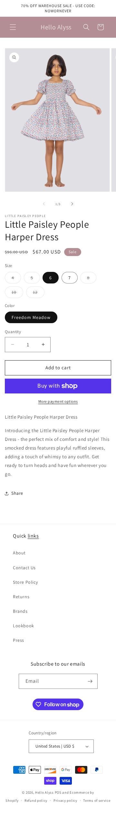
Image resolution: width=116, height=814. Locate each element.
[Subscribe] (90, 681)
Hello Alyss (44, 792)
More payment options (58, 401)
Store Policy (25, 582)
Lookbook (23, 626)
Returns (21, 597)
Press (18, 640)
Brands (20, 611)
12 (38, 293)
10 (17, 293)
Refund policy (35, 800)
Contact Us (24, 568)
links (33, 535)
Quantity (13, 331)
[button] (13, 27)
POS (58, 792)
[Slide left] (44, 204)
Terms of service (96, 800)
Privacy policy (65, 800)
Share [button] (17, 493)
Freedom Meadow (31, 317)
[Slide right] (72, 204)
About (19, 553)
